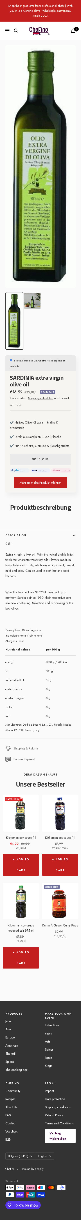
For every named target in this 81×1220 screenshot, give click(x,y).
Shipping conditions (57, 1107)
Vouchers (11, 1131)
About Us (11, 1107)
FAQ (8, 1115)
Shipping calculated (40, 398)
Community (12, 1091)
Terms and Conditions (59, 1123)
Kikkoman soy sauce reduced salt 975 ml (21, 928)
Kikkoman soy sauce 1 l (21, 837)
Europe (10, 1037)
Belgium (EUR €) (18, 1156)
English (42, 1156)
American (11, 1045)
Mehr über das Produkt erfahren (40, 482)
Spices (9, 1061)
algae (48, 1033)
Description (15, 535)
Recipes (10, 1099)
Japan (8, 1021)
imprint (49, 1091)
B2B (8, 1139)
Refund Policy (54, 1115)
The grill (10, 1053)
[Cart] (73, 31)
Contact (10, 1123)
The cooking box (16, 1070)
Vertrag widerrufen (58, 1136)
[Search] (16, 31)
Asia (8, 1029)
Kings (48, 1065)
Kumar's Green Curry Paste (60, 925)
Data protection (55, 1099)
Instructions (52, 1025)
